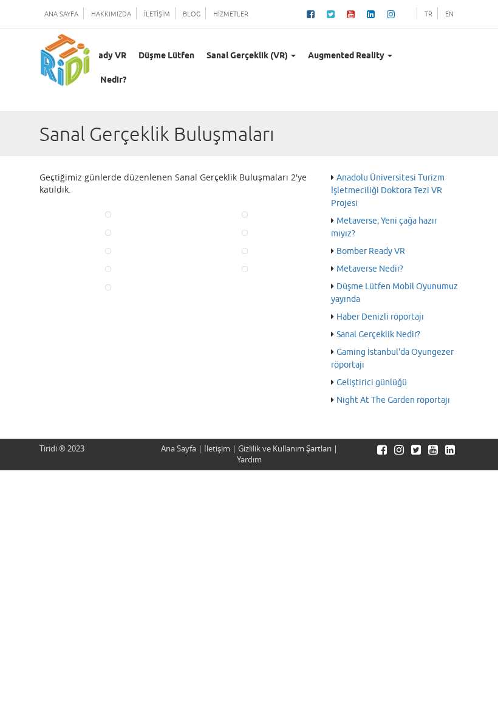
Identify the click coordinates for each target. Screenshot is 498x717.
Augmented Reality (347, 56)
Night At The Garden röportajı (393, 400)
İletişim (217, 449)
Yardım (249, 460)
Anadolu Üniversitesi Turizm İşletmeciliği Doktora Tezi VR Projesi (388, 190)
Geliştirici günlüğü (371, 382)
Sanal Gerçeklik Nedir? (378, 334)
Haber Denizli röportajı (380, 317)
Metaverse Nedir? (369, 269)
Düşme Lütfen (166, 56)
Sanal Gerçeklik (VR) (248, 56)
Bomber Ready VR (370, 251)
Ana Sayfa (178, 449)
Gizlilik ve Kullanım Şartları (285, 449)
